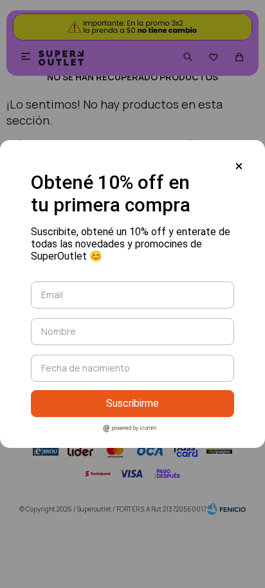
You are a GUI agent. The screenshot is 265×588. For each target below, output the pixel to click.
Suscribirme (132, 403)
